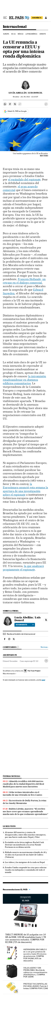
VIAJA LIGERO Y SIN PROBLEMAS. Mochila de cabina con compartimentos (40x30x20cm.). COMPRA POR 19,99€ (35, 972)
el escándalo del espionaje (24, 179)
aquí (43, 680)
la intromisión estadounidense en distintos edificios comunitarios (24, 380)
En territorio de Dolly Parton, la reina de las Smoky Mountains (24, 801)
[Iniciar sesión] (46, 17)
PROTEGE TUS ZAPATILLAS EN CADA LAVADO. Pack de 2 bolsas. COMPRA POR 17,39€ (35, 986)
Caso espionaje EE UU (29, 661)
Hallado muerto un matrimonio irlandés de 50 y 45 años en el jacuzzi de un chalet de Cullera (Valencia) (26, 854)
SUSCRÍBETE (37, 18)
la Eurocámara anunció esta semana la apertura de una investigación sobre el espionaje (25, 489)
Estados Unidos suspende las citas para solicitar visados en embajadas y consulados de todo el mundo (26, 869)
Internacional (14, 27)
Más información (9, 674)
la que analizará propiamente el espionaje (23, 567)
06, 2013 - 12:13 (29, 97)
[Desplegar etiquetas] (46, 661)
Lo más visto (9, 826)
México (20, 34)
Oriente (43, 34)
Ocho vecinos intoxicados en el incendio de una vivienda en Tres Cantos (22, 793)
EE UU (13, 34)
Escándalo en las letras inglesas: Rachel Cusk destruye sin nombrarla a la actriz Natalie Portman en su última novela (24, 844)
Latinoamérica (31, 34)
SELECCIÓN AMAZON (25, 899)
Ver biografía (21, 625)
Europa (6, 34)
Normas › (44, 647)
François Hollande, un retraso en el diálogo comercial (24, 280)
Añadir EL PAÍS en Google (17, 111)
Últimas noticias (11, 776)
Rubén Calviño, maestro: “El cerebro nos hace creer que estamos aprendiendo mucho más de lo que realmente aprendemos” (25, 811)
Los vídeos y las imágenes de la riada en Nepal (25, 862)
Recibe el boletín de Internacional (21, 634)
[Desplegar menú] (5, 17)
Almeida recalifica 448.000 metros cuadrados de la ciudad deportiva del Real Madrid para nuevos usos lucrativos (23, 784)
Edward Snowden (10, 661)
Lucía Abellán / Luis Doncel (25, 93)
